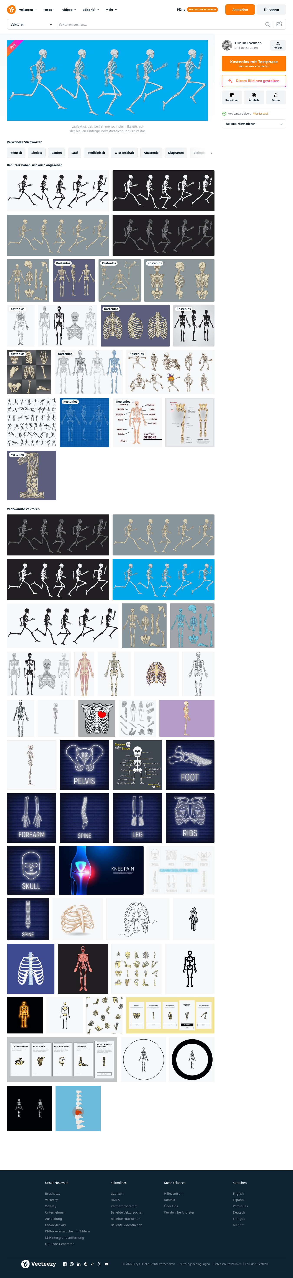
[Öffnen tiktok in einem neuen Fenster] (92, 1264)
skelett (36, 152)
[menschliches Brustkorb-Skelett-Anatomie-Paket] (135, 326)
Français (239, 1219)
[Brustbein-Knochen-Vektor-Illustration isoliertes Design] (156, 673)
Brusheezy (52, 1193)
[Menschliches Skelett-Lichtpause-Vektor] (84, 422)
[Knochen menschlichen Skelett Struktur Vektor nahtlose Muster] (104, 1015)
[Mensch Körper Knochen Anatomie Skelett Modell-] (114, 673)
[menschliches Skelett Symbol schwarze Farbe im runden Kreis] (143, 1059)
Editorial (89, 10)
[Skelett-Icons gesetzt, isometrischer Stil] (137, 718)
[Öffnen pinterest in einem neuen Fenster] (85, 1264)
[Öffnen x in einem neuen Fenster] (99, 1264)
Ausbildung (53, 1219)
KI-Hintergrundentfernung (64, 1237)
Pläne (181, 9)
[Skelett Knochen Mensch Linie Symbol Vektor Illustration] (189, 968)
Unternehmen (55, 1212)
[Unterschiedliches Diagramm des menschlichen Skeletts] (89, 372)
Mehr (109, 10)
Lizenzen (117, 1193)
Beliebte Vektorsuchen (127, 1212)
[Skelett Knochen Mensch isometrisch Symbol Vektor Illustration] (193, 919)
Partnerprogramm (124, 1206)
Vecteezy (51, 1200)
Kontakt (169, 1200)
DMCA (115, 1200)
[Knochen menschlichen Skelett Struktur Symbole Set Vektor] (136, 968)
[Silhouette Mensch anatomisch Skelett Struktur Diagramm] (20, 718)
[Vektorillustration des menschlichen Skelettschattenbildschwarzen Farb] (193, 326)
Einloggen (271, 9)
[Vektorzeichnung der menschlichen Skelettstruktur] (28, 280)
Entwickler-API (55, 1225)
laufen (57, 152)
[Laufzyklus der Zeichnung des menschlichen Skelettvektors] (58, 235)
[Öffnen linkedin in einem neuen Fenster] (78, 1264)
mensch (16, 152)
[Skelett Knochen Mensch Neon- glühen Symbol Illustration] (25, 1015)
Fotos (47, 10)
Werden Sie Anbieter (179, 1212)
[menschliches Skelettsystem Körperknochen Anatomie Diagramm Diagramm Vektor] (84, 673)
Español (238, 1200)
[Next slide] (208, 152)
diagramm (176, 152)
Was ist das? (260, 113)
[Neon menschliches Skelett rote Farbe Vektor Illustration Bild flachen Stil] (83, 968)
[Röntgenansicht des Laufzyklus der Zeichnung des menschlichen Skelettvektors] (163, 235)
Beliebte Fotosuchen (125, 1219)
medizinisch (96, 152)
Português (240, 1206)
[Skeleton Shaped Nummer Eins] (31, 475)
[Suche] (267, 24)
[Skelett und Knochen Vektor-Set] (67, 326)
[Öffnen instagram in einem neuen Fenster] (72, 1264)
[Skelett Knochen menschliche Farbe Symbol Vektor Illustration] (65, 1015)
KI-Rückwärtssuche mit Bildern (67, 1231)
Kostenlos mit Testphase (254, 63)
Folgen (278, 47)
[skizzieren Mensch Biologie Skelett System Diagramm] (198, 673)
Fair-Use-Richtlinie (256, 1264)
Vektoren (26, 10)
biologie (199, 152)
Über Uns (171, 1206)
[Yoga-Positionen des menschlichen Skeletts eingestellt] (119, 280)
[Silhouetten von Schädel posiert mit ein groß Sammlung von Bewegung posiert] (31, 422)
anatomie (151, 152)
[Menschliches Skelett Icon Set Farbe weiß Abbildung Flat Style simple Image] (29, 1108)
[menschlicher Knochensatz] (29, 372)
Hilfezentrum (173, 1193)
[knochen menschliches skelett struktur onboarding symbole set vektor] (170, 1015)
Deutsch (239, 1212)
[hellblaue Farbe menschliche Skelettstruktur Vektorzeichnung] (192, 625)
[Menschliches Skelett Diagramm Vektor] (74, 280)
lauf (74, 152)
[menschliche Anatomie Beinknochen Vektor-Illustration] (189, 422)
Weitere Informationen (240, 124)
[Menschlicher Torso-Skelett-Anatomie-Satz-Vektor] (179, 280)
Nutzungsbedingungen (195, 1264)
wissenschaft (124, 152)
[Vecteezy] (11, 9)
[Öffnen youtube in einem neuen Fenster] (106, 1264)
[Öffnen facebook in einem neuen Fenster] (65, 1264)
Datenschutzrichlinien (228, 1264)
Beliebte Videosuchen (126, 1225)
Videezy (50, 1206)
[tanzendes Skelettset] (170, 372)
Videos (67, 10)
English (238, 1193)
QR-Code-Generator (59, 1244)
